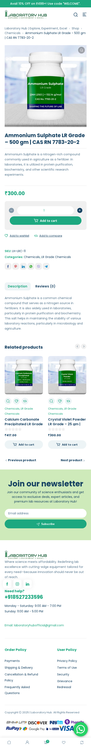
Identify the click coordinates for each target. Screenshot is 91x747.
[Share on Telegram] (46, 266)
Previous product (22, 460)
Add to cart (48, 220)
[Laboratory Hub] (26, 14)
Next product (71, 460)
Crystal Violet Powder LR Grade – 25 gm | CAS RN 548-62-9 (67, 424)
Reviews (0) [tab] (45, 286)
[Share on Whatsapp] (31, 266)
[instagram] (17, 584)
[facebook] (7, 584)
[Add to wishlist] (6, 235)
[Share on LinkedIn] (23, 266)
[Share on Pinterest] (15, 266)
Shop (75, 28)
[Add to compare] (36, 235)
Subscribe (48, 524)
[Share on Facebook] (8, 266)
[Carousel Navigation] (80, 346)
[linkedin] (27, 584)
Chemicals (13, 33)
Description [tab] (17, 286)
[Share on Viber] (38, 266)
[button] (81, 50)
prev (77, 346)
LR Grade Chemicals (56, 257)
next (83, 346)
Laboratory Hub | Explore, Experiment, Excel (36, 28)
